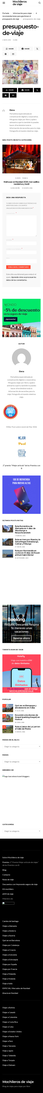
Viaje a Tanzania (9, 1046)
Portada (5, 13)
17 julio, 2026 (19, 711)
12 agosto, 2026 (27, 188)
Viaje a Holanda (8, 979)
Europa (18, 178)
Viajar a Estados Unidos (12, 1031)
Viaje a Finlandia (9, 974)
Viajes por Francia (9, 969)
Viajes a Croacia (9, 950)
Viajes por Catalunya (10, 945)
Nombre (9, 240)
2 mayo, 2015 (6, 40)
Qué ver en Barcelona (11, 940)
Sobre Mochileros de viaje (13, 857)
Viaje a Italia (7, 983)
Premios (5, 862)
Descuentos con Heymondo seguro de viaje (20, 884)
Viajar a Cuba (7, 1027)
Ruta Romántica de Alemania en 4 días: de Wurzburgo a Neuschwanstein (25, 529)
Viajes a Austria (8, 935)
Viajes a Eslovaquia (10, 959)
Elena (15, 40)
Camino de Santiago (10, 921)
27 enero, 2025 (20, 547)
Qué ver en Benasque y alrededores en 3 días (25, 706)
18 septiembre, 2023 (21, 558)
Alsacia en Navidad (10, 993)
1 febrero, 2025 (20, 535)
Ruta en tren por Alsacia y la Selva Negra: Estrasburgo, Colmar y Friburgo (27, 541)
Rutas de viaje (8, 879)
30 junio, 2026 (19, 722)
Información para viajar (22, 13)
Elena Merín (15, 188)
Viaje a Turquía (8, 1060)
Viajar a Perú (7, 1041)
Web (7, 258)
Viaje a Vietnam (8, 1065)
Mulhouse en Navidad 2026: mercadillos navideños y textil (21, 183)
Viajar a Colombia (9, 1017)
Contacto (6, 875)
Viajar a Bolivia (8, 1007)
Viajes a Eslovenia (9, 955)
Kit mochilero (7, 889)
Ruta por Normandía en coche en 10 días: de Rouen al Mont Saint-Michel (27, 553)
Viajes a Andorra (9, 931)
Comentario (10, 213)
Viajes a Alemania (9, 926)
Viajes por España (9, 964)
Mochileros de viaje (18, 1081)
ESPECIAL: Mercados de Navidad (16, 988)
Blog (4, 870)
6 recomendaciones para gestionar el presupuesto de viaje (19, 16)
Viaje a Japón (7, 1051)
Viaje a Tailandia (9, 1055)
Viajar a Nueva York (10, 1036)
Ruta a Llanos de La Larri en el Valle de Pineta (27, 728)
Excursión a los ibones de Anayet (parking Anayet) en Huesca (27, 717)
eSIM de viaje (7, 894)
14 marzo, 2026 (20, 732)
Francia (25, 178)
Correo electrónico (14, 249)
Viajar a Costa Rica (10, 1022)
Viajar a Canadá (8, 1012)
